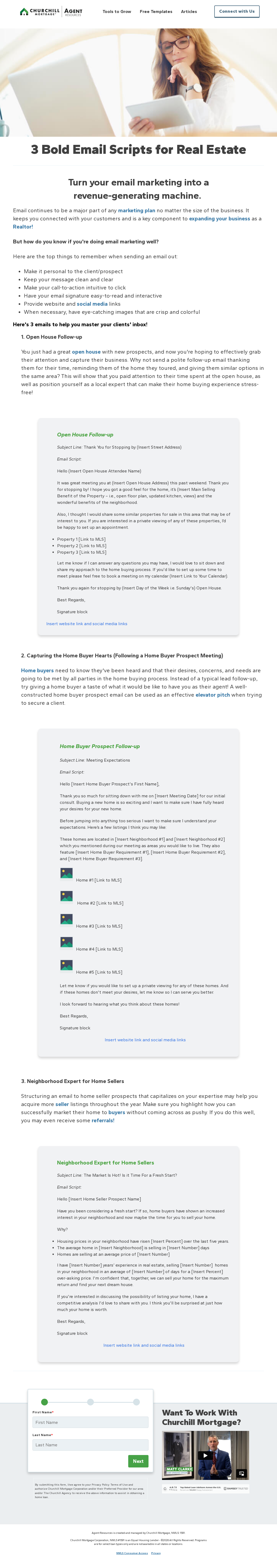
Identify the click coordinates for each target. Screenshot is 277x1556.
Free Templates (156, 11)
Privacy (156, 1553)
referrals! (103, 1120)
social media (92, 304)
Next (138, 1461)
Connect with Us (237, 11)
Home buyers (37, 670)
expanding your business (219, 218)
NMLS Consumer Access (132, 1553)
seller (62, 1104)
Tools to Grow (117, 11)
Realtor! (23, 226)
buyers (116, 1112)
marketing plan (136, 210)
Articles (189, 11)
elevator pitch (213, 694)
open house (86, 351)
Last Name (42, 1435)
